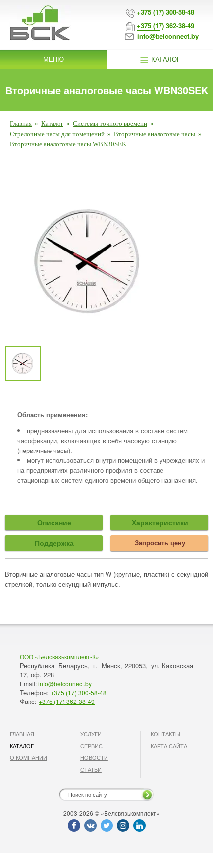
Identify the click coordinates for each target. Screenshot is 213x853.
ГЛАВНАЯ (22, 734)
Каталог (164, 59)
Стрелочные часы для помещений (57, 134)
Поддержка (54, 543)
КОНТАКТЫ (165, 734)
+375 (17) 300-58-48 (78, 692)
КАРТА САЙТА (169, 746)
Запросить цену (160, 542)
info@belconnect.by (65, 683)
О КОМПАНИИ (28, 757)
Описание (54, 522)
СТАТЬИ (91, 769)
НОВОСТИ (94, 757)
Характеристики (160, 522)
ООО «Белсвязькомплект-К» (59, 656)
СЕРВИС (91, 746)
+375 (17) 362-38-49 (67, 701)
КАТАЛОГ (22, 746)
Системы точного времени (110, 123)
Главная (21, 123)
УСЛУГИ (91, 734)
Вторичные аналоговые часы (154, 134)
